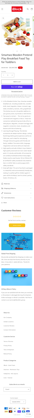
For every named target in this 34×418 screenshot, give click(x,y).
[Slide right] (21, 51)
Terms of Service (8, 341)
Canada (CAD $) (16, 402)
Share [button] (5, 202)
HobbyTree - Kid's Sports (11, 373)
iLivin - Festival (8, 378)
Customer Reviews (9, 326)
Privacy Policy (8, 345)
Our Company (8, 317)
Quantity (3, 71)
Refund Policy (8, 354)
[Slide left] (13, 51)
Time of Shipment (9, 349)
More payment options (17, 91)
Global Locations (9, 321)
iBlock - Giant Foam (9, 365)
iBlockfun (18, 414)
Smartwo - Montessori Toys (11, 369)
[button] (2, 9)
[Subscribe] (28, 389)
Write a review (17, 225)
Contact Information (10, 330)
